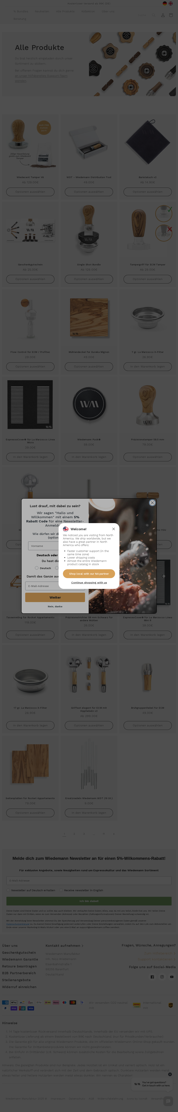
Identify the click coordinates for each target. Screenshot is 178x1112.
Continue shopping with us (89, 582)
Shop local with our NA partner (89, 573)
